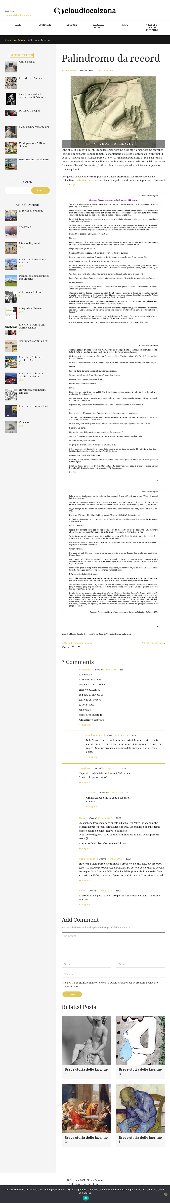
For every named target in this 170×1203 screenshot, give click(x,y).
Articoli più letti (21, 55)
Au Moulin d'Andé (75, 634)
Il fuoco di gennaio (30, 243)
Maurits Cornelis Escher (110, 634)
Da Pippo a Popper (29, 110)
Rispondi (86, 725)
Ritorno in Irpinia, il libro (33, 406)
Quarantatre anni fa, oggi (33, 341)
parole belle (19, 40)
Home (8, 40)
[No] (166, 1194)
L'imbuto (24, 422)
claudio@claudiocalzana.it (19, 15)
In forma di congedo (31, 210)
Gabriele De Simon (87, 180)
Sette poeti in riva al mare (33, 159)
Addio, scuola (27, 61)
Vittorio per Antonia (30, 292)
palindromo (127, 634)
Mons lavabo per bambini (78, 643)
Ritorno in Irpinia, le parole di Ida (31, 359)
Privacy (97, 1184)
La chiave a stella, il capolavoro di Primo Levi (33, 96)
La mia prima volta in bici (34, 127)
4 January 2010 (69, 70)
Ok (85, 1198)
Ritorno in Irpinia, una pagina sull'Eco (32, 326)
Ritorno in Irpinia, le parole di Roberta (31, 375)
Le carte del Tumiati (30, 78)
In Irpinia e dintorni (30, 308)
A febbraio (25, 227)
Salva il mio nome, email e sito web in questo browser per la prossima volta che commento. (111, 984)
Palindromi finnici (152, 643)
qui (74, 184)
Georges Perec (91, 634)
